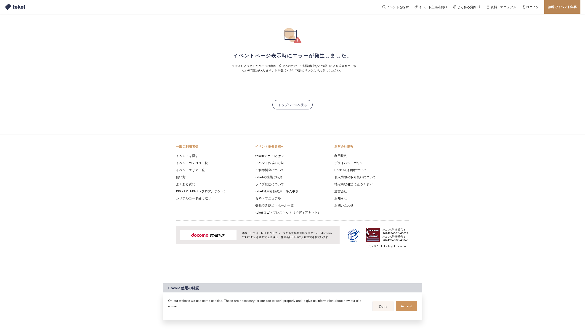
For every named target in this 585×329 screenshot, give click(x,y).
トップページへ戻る (292, 105)
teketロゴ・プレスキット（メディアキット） (288, 212)
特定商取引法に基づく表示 (353, 184)
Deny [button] (383, 306)
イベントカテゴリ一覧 (192, 163)
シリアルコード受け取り (193, 198)
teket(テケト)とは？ (269, 156)
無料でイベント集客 (562, 7)
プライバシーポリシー (350, 163)
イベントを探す (187, 156)
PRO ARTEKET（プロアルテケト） (201, 191)
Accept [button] (406, 306)
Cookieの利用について (350, 170)
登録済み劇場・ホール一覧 (274, 205)
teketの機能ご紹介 (268, 177)
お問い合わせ (344, 205)
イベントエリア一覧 (190, 170)
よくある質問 (185, 184)
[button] (169, 312)
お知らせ (340, 198)
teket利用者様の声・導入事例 (276, 191)
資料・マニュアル (268, 198)
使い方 (181, 177)
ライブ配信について (269, 184)
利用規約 (340, 156)
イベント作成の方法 (269, 163)
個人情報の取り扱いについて (355, 177)
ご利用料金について (269, 170)
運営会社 (340, 191)
